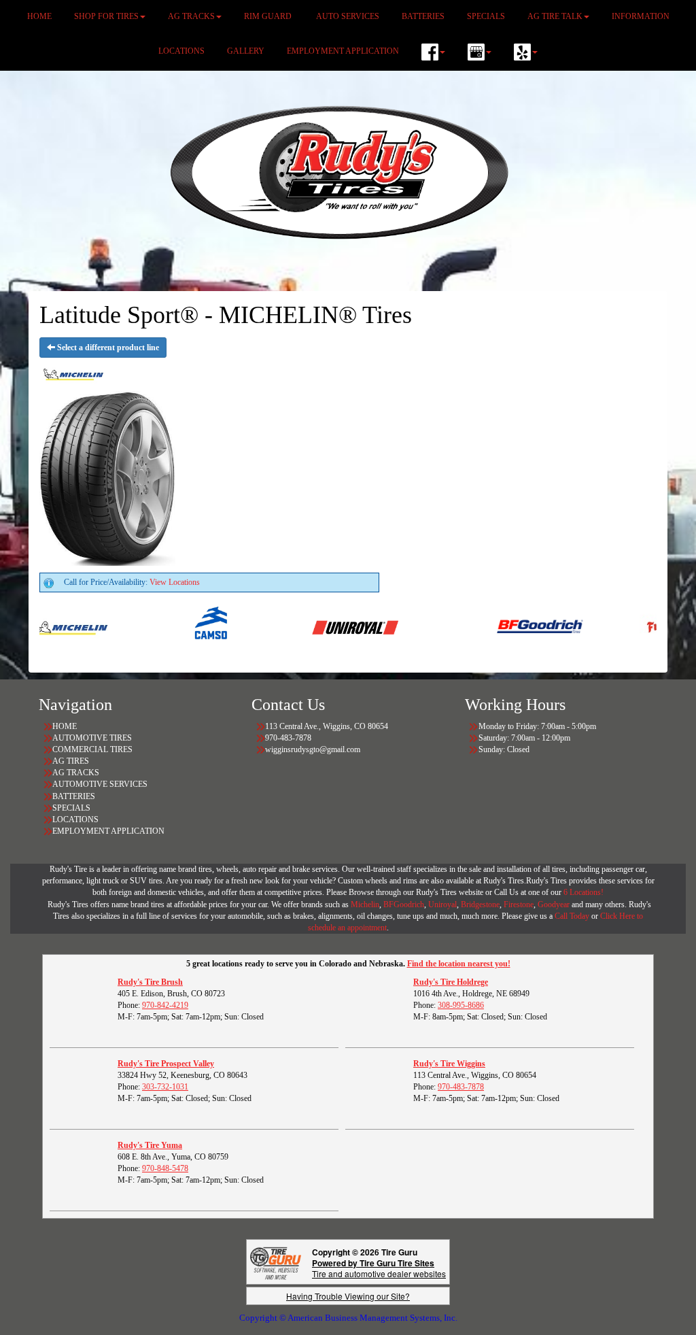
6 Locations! (583, 892)
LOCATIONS (181, 51)
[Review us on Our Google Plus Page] (479, 52)
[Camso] (187, 626)
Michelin (365, 904)
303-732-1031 (165, 1087)
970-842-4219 (165, 1005)
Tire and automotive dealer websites (379, 1268)
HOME (64, 726)
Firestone (519, 904)
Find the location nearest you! (458, 963)
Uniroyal (442, 904)
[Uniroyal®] (330, 626)
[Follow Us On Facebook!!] (433, 52)
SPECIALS (72, 808)
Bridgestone (480, 904)
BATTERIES (73, 796)
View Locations (175, 582)
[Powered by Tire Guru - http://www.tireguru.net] (275, 1262)
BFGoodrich (403, 904)
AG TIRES (70, 761)
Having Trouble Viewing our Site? (348, 1296)
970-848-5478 (165, 1168)
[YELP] (526, 52)
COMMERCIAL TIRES (92, 749)
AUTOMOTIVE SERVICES (99, 784)
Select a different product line (107, 347)
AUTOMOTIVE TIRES (92, 738)
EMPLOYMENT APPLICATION (343, 51)
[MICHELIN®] (44, 626)
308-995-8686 (461, 1005)
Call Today (573, 916)
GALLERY (245, 51)
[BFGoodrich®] (515, 626)
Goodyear (555, 904)
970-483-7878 (461, 1087)
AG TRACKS (75, 772)
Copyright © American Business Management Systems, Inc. (348, 1318)
